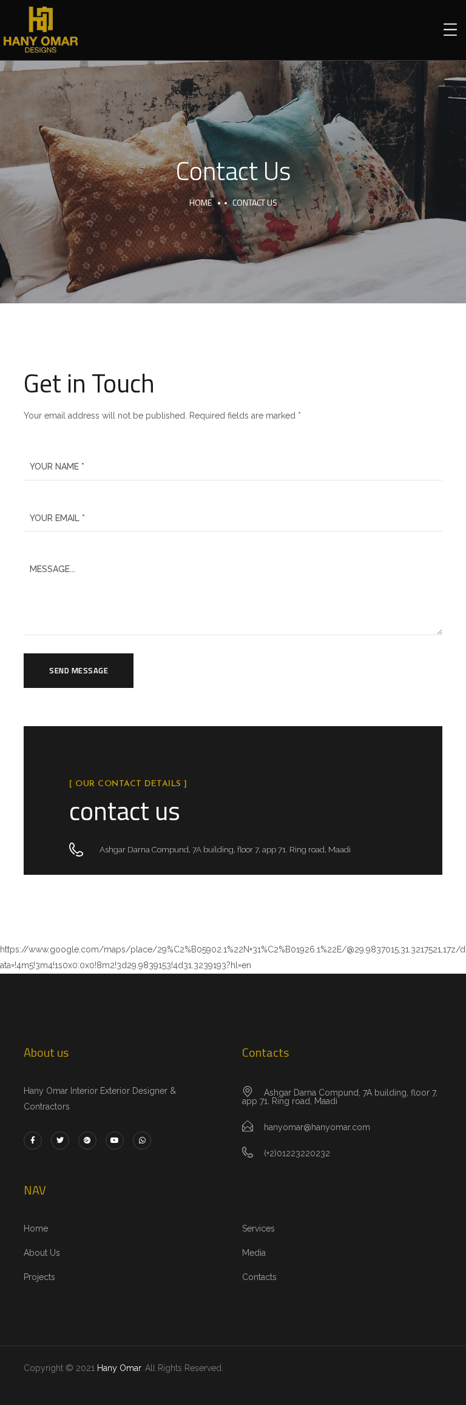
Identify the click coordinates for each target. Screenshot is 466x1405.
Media (254, 1253)
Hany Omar (119, 1368)
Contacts (259, 1277)
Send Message (78, 670)
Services (258, 1228)
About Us (42, 1253)
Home (200, 202)
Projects (39, 1277)
